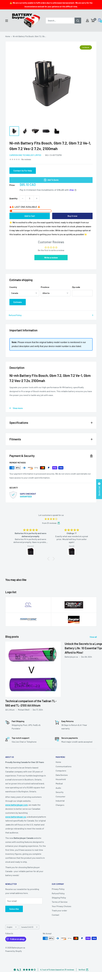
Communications (63, 766)
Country (13, 287)
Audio (58, 788)
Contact (55, 915)
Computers (61, 770)
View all (93, 637)
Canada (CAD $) (27, 927)
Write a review (51, 257)
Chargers (60, 805)
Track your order (59, 910)
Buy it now (72, 216)
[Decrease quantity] (22, 198)
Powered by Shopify (13, 951)
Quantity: (13, 198)
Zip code (76, 287)
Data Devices (62, 775)
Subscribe (14, 909)
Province (45, 287)
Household (61, 779)
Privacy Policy (58, 889)
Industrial (60, 800)
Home (7, 36)
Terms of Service (59, 902)
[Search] (78, 20)
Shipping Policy (59, 897)
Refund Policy (15, 315)
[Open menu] (6, 21)
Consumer (60, 796)
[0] (92, 20)
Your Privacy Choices (61, 906)
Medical (59, 783)
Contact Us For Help (22, 170)
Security (59, 792)
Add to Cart (29, 216)
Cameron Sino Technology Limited (25, 155)
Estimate (17, 302)
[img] (51, 519)
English (9, 927)
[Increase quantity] (36, 198)
